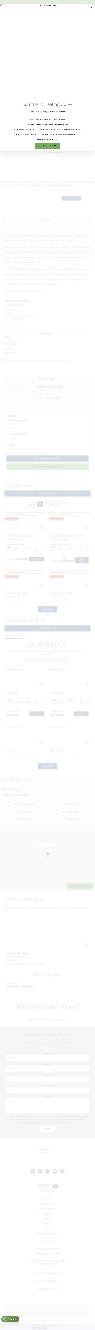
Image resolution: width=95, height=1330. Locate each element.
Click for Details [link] (47, 145)
